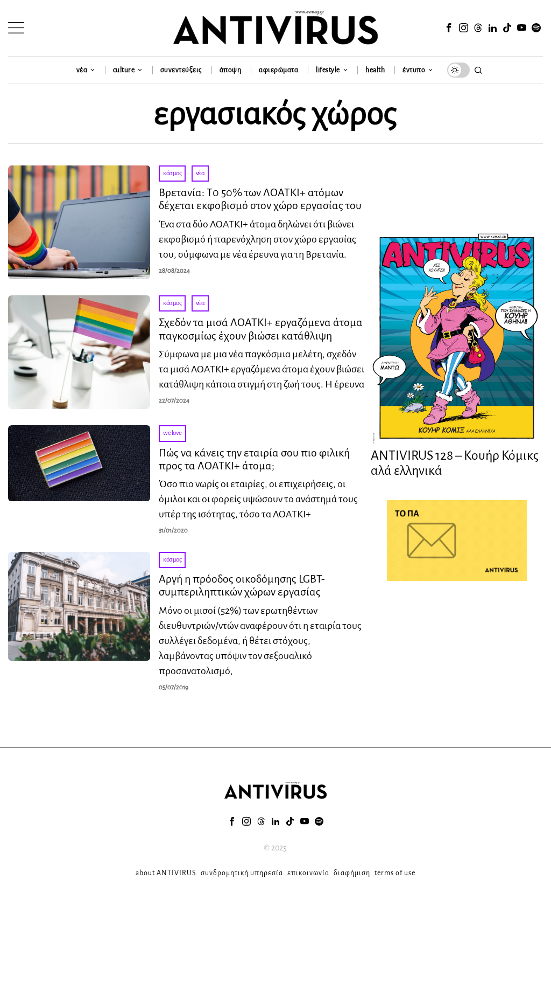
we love (172, 433)
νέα (200, 173)
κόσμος (172, 173)
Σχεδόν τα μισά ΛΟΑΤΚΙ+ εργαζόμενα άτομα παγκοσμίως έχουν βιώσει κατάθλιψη (261, 328)
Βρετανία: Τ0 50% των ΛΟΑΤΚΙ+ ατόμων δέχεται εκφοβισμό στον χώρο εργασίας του (260, 198)
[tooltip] (449, 28)
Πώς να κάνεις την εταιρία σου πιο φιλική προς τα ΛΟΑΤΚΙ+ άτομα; (254, 459)
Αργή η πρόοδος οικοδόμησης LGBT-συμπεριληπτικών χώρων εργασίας (242, 585)
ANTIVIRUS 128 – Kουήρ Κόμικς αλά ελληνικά (455, 463)
